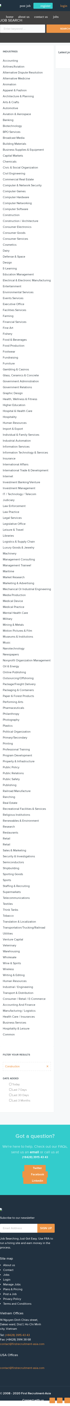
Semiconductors (13, 862)
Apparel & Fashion (15, 90)
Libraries (8, 536)
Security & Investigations (19, 856)
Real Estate (10, 803)
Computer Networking (17, 203)
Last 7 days (19, 1090)
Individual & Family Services (21, 435)
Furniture (9, 363)
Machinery (9, 553)
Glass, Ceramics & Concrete (21, 375)
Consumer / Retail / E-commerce (24, 999)
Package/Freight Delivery (19, 684)
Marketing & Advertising (18, 583)
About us (23, 17)
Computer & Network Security (22, 185)
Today (16, 1084)
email (34, 1152)
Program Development (17, 755)
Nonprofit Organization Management (27, 660)
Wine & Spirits (12, 963)
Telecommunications (16, 898)
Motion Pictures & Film (17, 631)
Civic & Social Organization (20, 167)
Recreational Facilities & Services (24, 809)
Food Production (13, 346)
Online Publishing (14, 672)
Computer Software (15, 209)
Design (7, 262)
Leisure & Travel (13, 530)
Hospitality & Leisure (16, 1028)
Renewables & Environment (21, 821)
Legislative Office (14, 524)
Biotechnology (12, 126)
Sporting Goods (13, 874)
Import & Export (13, 429)
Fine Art (8, 328)
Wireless (8, 969)
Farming (8, 316)
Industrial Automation (17, 441)
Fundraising (10, 357)
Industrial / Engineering (18, 987)
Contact (8, 1270)
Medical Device (13, 601)
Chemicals (9, 161)
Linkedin (37, 1181)
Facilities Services (14, 310)
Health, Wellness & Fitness (20, 399)
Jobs (56, 17)
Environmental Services (18, 292)
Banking (8, 120)
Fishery (7, 334)
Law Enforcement (14, 506)
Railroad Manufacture (17, 791)
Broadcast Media (13, 138)
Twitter (37, 1168)
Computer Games (14, 191)
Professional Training (16, 749)
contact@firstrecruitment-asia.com (22, 1344)
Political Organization (17, 732)
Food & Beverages (15, 340)
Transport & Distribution (18, 993)
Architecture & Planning (18, 96)
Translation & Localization (19, 922)
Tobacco (8, 916)
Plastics (8, 726)
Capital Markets (13, 156)
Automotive (10, 108)
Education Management (18, 274)
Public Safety (11, 779)
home (9, 17)
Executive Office (13, 304)
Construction (11, 215)
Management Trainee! (17, 565)
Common (9, 1034)
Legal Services (12, 518)
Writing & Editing (14, 975)
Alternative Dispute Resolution (23, 72)
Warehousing (11, 951)
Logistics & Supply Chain (19, 542)
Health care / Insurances (19, 1017)
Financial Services (14, 322)
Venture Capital (13, 939)
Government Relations (17, 387)
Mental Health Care (15, 613)
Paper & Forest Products (18, 696)
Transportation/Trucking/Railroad (24, 927)
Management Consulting (19, 559)
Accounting (10, 61)
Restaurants (10, 832)
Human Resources (15, 423)
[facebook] (52, 1402)
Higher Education (14, 405)
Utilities (8, 933)
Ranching (9, 797)
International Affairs (15, 464)
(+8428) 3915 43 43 (17, 1335)
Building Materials (14, 144)
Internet (8, 476)
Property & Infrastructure (19, 761)
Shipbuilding (11, 868)
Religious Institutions (16, 815)
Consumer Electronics (17, 227)
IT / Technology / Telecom (19, 494)
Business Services (14, 1022)
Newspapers (11, 654)
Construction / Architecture (20, 221)
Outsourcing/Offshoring (18, 678)
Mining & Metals (13, 625)
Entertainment (12, 286)
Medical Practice (13, 607)
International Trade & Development (25, 470)
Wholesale (9, 957)
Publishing (9, 785)
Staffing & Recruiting (16, 886)
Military (7, 619)
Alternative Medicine (16, 78)
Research (9, 827)
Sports (7, 880)
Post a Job (10, 1294)
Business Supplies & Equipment (23, 150)
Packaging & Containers (18, 690)
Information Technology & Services (25, 452)
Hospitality (10, 417)
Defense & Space (14, 256)
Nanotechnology (13, 648)
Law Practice (11, 512)
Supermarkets (12, 892)
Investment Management (19, 488)
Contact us (41, 17)
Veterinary (9, 945)
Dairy (6, 251)
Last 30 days (20, 1095)
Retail (6, 838)
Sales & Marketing (14, 850)
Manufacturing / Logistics (19, 1011)
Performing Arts (13, 702)
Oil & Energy (11, 666)
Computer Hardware (16, 197)
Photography (11, 720)
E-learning (10, 268)
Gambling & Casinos (16, 369)
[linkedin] (59, 1400)
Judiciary (9, 500)
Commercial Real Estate (18, 179)
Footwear (9, 351)
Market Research (14, 577)
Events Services (13, 298)
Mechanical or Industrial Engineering (27, 589)
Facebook (37, 1174)
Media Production (14, 595)
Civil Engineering (14, 173)
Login (6, 1279)
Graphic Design (13, 393)
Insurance (9, 458)
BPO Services (11, 132)
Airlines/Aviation (13, 66)
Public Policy (11, 767)
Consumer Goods (14, 233)
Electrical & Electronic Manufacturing (27, 280)
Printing (8, 743)
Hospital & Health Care (17, 411)
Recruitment (13, 31)
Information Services (16, 447)
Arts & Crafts (11, 102)
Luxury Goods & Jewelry (18, 547)
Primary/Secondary (15, 737)
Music (6, 642)
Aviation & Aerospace (17, 114)
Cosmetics (9, 245)
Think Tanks (10, 910)
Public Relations (13, 773)
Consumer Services (15, 239)
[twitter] (67, 1400)
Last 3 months (21, 1100)
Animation (9, 84)
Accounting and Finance (19, 1005)
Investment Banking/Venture (21, 482)
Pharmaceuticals (13, 708)
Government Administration (21, 381)
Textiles (8, 904)
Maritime (8, 571)
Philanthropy (11, 714)
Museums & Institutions (18, 637)
